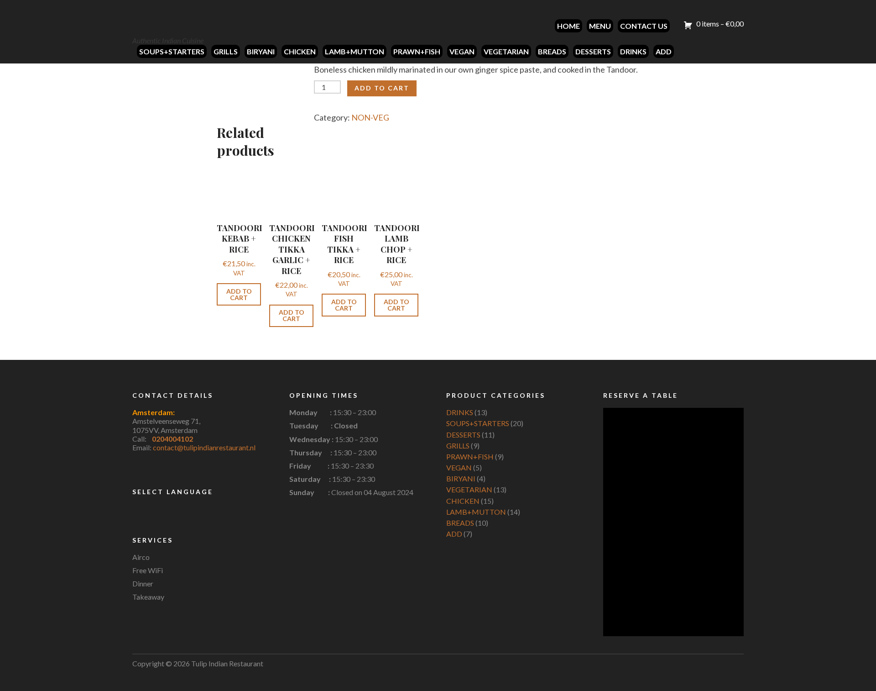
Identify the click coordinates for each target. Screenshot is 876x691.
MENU (600, 25)
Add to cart (382, 88)
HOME (568, 25)
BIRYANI (261, 51)
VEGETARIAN (506, 51)
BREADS (552, 51)
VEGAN (461, 51)
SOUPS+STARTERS (171, 51)
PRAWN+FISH (416, 51)
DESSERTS (593, 51)
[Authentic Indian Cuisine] (166, 19)
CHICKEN (300, 51)
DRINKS (633, 51)
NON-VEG (370, 117)
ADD (664, 51)
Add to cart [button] (239, 294)
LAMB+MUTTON (354, 51)
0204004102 (172, 438)
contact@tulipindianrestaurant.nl (204, 447)
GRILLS (226, 51)
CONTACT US (643, 25)
